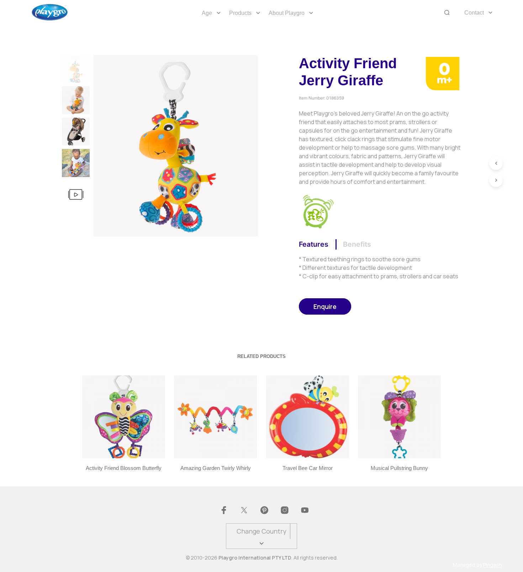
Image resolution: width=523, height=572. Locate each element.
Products (240, 13)
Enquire (325, 306)
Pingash (492, 565)
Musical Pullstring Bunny (399, 468)
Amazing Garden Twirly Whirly (215, 468)
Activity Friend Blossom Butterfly (124, 468)
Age (207, 13)
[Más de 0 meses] (442, 73)
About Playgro (287, 13)
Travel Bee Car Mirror (307, 468)
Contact (474, 13)
